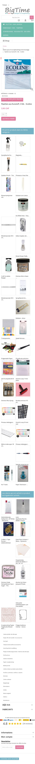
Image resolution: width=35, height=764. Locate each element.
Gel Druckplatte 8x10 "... (7, 379)
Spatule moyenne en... (22, 464)
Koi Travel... (4, 484)
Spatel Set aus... (20, 338)
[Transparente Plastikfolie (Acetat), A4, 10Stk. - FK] (8, 327)
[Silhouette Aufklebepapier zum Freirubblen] (23, 592)
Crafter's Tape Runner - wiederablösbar (6, 541)
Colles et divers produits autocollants (13, 669)
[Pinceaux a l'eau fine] (23, 164)
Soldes (5, 690)
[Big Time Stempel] (17, 10)
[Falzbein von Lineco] (23, 184)
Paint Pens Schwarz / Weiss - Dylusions (22, 540)
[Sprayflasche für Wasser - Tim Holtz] (8, 144)
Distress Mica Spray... (7, 400)
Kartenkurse (6, 700)
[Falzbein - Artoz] (23, 307)
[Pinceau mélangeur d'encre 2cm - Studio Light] (8, 411)
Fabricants (7, 709)
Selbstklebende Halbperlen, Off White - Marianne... (7, 518)
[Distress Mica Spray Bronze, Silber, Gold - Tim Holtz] (8, 389)
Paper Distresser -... (22, 484)
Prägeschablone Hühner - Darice (21, 626)
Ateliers (5, 697)
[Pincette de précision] (23, 347)
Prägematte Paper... (7, 358)
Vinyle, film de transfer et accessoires (13, 637)
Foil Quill (5, 641)
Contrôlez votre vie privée (9, 759)
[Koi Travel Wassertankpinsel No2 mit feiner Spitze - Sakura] (8, 473)
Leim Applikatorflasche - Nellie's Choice (21, 518)
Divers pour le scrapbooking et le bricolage (16, 49)
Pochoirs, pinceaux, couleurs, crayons (12, 672)
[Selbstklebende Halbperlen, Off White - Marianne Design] (8, 506)
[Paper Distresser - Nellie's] (23, 473)
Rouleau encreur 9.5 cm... (22, 401)
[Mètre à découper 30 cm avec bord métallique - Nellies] (8, 433)
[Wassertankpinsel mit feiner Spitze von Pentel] (8, 184)
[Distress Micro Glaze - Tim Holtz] (23, 265)
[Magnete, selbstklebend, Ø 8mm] (23, 144)
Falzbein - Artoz (20, 318)
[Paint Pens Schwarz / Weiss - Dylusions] (23, 529)
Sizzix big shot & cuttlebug (9, 648)
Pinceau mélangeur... (7, 422)
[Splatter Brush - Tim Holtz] (8, 164)
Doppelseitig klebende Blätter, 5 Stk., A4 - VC (21, 561)
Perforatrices (6, 655)
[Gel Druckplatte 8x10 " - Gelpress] (8, 367)
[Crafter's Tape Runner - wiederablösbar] (8, 529)
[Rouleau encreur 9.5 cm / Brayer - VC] (23, 389)
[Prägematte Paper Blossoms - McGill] (8, 347)
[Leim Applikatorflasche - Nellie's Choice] (23, 506)
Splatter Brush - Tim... (7, 175)
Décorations (6, 686)
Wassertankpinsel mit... (6, 196)
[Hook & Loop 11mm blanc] (23, 367)
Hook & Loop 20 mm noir (22, 423)
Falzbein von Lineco (22, 195)
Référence (4, 93)
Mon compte (6, 737)
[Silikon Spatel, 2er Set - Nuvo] (23, 225)
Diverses (5, 676)
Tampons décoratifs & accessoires (12, 644)
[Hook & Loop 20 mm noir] (23, 411)
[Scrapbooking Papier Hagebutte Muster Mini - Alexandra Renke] (8, 614)
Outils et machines (8, 658)
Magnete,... (19, 155)
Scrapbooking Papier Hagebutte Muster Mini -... (7, 626)
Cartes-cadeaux (7, 679)
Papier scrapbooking (8, 662)
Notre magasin (7, 693)
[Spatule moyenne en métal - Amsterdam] (23, 453)
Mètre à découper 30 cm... (7, 445)
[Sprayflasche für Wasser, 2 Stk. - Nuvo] (23, 287)
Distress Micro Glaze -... (22, 277)
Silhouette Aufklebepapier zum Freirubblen (22, 604)
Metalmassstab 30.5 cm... (7, 236)
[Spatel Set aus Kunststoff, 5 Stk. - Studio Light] (23, 327)
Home (5, 46)
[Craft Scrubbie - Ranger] (8, 265)
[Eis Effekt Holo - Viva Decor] (23, 204)
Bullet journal (6, 665)
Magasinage (6, 683)
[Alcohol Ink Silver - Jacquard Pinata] (23, 572)
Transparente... (5, 338)
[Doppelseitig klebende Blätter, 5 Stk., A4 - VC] (23, 549)
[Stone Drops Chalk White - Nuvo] (23, 245)
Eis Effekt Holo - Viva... (22, 216)
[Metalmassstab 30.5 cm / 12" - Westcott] (8, 225)
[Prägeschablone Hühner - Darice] (23, 614)
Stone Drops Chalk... (22, 256)
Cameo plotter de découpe (10, 634)
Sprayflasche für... (6, 155)
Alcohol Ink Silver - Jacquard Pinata (21, 583)
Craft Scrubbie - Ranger (6, 277)
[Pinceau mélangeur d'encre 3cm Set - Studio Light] (23, 433)
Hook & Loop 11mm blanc (22, 379)
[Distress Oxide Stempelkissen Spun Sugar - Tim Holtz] (8, 572)
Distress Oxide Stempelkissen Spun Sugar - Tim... (7, 584)
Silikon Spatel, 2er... (21, 236)
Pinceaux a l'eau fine (22, 175)
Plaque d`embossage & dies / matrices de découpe (16, 651)
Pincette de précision (22, 358)
